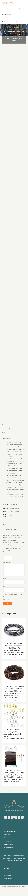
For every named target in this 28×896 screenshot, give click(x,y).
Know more (19, 860)
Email (5, 586)
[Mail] (22, 817)
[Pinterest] (12, 817)
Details (14, 657)
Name (5, 578)
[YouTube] (19, 817)
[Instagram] (9, 817)
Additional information (8, 429)
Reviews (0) (5, 433)
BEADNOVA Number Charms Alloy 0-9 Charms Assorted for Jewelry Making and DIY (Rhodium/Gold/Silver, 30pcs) (14, 734)
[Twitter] (15, 817)
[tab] (14, 425)
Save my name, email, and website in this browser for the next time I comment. (13, 596)
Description (5, 425)
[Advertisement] (14, 51)
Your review (7, 563)
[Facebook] (5, 817)
